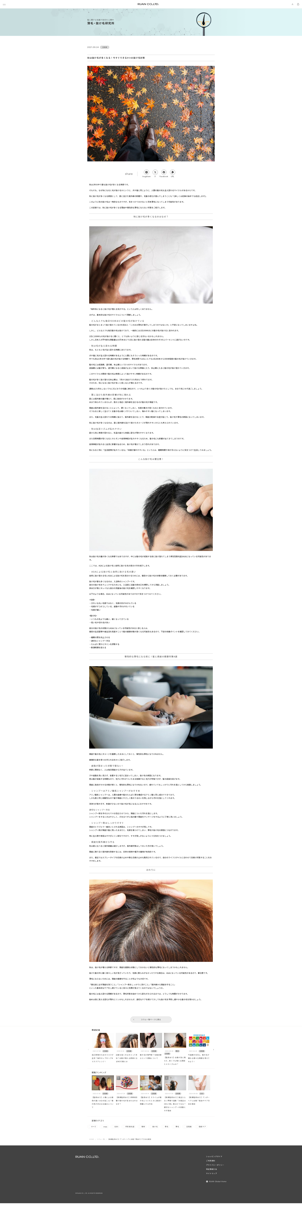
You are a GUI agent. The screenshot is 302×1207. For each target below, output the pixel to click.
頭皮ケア (202, 1127)
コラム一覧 (101, 1139)
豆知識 (189, 1127)
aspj (105, 1127)
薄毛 (177, 1127)
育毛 (166, 1127)
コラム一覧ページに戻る (151, 1019)
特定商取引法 (211, 1169)
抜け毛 (155, 1127)
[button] (213, 1049)
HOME (91, 1139)
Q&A (116, 1127)
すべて (93, 1127)
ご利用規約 (210, 1161)
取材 (143, 1127)
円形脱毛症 (129, 1127)
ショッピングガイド (214, 1156)
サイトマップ (211, 1173)
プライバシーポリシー (215, 1165)
